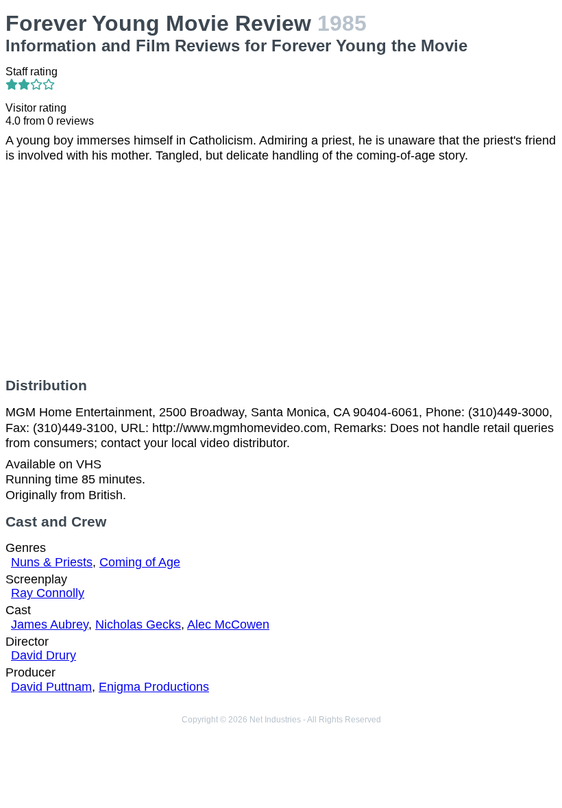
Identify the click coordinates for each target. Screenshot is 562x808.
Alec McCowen (228, 624)
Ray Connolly (47, 593)
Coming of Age (139, 562)
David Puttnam (51, 687)
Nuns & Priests (52, 562)
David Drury (43, 655)
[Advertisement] (281, 270)
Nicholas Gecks (138, 624)
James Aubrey (49, 624)
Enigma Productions (154, 687)
